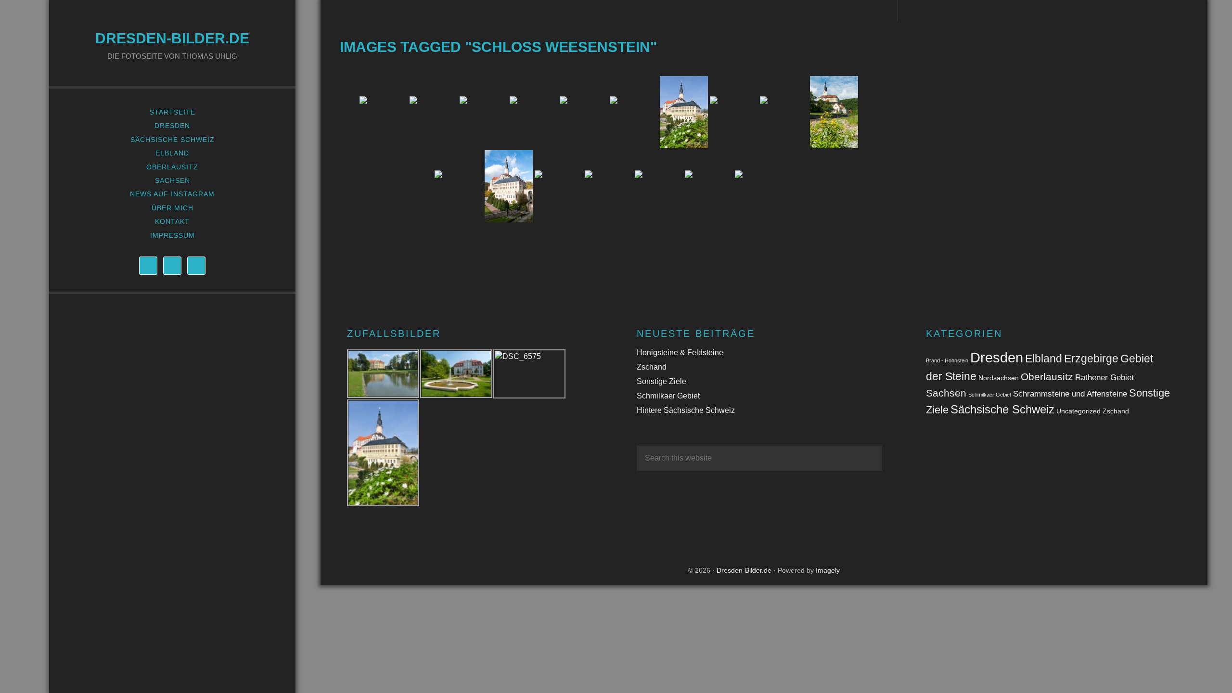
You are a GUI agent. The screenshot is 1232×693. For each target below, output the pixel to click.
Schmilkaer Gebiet (668, 396)
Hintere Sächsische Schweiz (686, 410)
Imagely (828, 570)
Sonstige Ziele (661, 381)
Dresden (996, 357)
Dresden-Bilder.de (172, 38)
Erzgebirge (1091, 358)
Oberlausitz (1047, 376)
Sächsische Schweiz (1002, 409)
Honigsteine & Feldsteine (680, 352)
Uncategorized (1078, 411)
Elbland (1043, 358)
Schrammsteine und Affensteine (1070, 393)
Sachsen (946, 392)
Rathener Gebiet (1104, 377)
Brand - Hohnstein (947, 360)
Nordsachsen (998, 378)
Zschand (652, 367)
